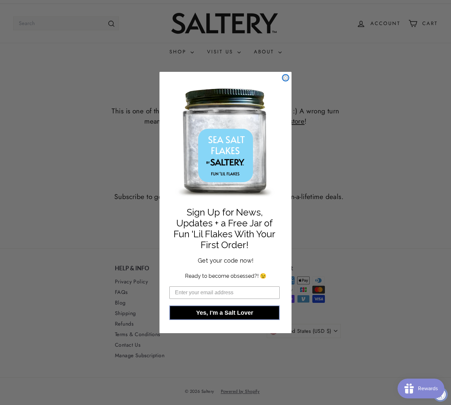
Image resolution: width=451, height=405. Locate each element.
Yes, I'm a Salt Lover (224, 312)
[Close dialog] (285, 77)
